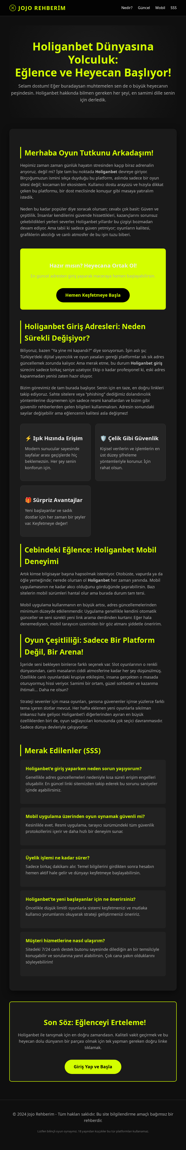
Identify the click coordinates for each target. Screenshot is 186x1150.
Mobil (160, 7)
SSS (174, 7)
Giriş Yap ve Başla (93, 1067)
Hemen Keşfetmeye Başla (93, 295)
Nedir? (126, 7)
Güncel (144, 7)
